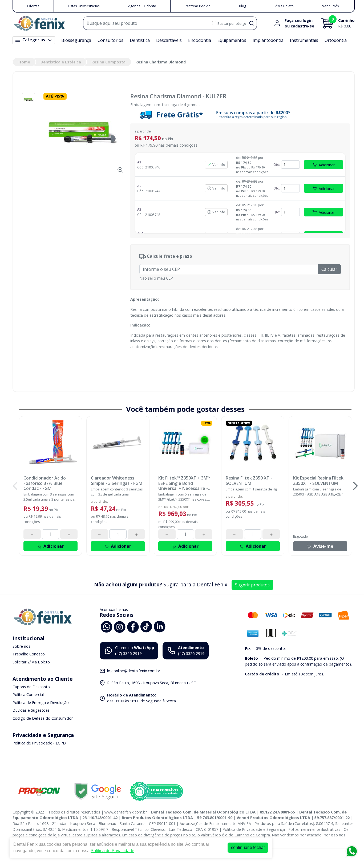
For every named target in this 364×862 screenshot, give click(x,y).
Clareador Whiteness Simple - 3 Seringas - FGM (116, 481)
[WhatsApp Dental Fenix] (106, 626)
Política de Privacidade (112, 850)
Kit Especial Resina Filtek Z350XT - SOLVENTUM (318, 481)
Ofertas (33, 5)
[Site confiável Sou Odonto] (156, 791)
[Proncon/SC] (39, 791)
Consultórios (110, 40)
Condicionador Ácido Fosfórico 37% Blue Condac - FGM (44, 483)
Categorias (33, 40)
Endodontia (199, 40)
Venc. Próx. (331, 5)
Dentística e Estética (61, 62)
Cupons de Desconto (31, 686)
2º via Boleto (284, 5)
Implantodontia (268, 40)
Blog (242, 5)
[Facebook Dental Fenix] (133, 626)
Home (24, 62)
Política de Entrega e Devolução (41, 702)
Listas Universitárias (84, 5)
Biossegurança (76, 40)
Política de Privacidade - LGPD (39, 743)
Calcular (329, 269)
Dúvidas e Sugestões (31, 710)
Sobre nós (21, 646)
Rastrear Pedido (198, 5)
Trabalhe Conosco (29, 654)
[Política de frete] (240, 114)
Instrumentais (304, 40)
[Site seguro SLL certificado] (97, 791)
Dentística (140, 40)
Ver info (218, 164)
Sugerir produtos (252, 585)
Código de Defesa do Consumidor (43, 718)
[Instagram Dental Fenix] (119, 626)
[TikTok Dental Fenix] (146, 626)
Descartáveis (169, 40)
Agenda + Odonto (142, 5)
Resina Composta (108, 62)
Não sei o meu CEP (156, 278)
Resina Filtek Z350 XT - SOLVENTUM (249, 481)
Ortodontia (336, 40)
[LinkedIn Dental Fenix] (159, 626)
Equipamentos (231, 40)
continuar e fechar (248, 847)
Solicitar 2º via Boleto (31, 661)
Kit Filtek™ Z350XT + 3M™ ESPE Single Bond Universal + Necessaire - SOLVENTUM (184, 483)
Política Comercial (28, 694)
